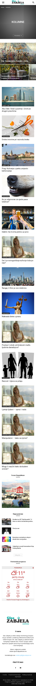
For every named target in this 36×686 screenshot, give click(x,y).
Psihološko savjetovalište (8, 73)
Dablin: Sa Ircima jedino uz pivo (15, 232)
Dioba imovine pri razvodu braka (15, 139)
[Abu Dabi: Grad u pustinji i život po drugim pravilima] (18, 96)
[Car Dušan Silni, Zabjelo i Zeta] (18, 53)
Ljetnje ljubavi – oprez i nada (14, 409)
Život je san (16, 528)
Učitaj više (17, 555)
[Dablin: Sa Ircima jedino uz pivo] (18, 218)
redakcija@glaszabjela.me (23, 655)
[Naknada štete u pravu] (18, 303)
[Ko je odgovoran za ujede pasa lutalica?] (18, 186)
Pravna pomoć (5, 136)
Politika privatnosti (27, 675)
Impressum (18, 677)
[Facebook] (15, 668)
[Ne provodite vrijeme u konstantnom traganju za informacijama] (14, 76)
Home (2, 7)
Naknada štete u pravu (11, 316)
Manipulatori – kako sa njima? (15, 438)
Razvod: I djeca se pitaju (12, 381)
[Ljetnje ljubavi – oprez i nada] (18, 396)
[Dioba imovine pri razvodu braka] (18, 126)
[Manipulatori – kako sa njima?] (18, 425)
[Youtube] (20, 668)
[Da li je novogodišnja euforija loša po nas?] (18, 247)
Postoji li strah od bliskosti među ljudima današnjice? (16, 346)
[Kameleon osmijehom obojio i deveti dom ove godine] (6, 539)
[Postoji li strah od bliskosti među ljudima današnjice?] (18, 332)
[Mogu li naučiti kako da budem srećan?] (18, 453)
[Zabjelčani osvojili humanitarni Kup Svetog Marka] (6, 548)
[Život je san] (6, 530)
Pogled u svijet (6, 105)
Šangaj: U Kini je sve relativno (14, 288)
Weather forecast (18, 599)
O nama (5, 675)
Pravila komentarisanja (14, 675)
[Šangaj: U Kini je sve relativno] (18, 276)
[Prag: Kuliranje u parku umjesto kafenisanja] (18, 155)
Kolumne (4, 58)
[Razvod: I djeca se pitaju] (18, 365)
